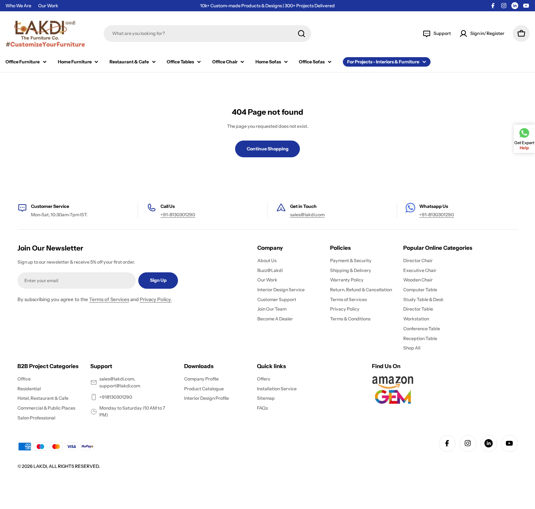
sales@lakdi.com (307, 214)
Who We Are (18, 5)
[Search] (301, 33)
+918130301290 (115, 397)
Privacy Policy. (156, 299)
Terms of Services (109, 299)
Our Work (48, 5)
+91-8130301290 (177, 214)
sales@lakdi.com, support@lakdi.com (119, 382)
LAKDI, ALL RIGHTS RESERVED (66, 466)
